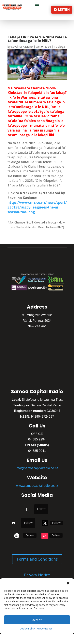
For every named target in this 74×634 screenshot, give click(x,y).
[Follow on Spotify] (16, 536)
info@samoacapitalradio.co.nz (37, 468)
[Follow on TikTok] (44, 536)
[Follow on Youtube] (14, 523)
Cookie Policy (27, 628)
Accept (37, 620)
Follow (41, 509)
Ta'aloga (59, 46)
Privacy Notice (44, 628)
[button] (68, 583)
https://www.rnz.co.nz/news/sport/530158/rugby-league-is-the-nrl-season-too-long (37, 207)
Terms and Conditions (37, 559)
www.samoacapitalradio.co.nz (37, 485)
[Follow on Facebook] (27, 509)
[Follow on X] (45, 523)
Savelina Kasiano (22, 46)
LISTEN (64, 9)
